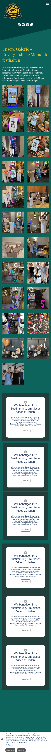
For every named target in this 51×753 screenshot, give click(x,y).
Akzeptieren (25, 431)
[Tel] (31, 24)
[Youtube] (23, 24)
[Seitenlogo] (13, 11)
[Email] (27, 24)
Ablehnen (21, 750)
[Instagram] (19, 24)
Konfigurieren (10, 745)
